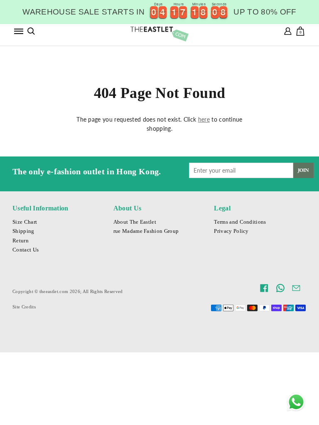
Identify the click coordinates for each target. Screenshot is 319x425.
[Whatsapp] (296, 402)
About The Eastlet (134, 222)
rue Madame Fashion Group (146, 231)
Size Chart (24, 222)
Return (20, 241)
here (204, 119)
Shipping (23, 231)
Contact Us (25, 250)
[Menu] (18, 31)
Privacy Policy (231, 231)
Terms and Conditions (240, 222)
